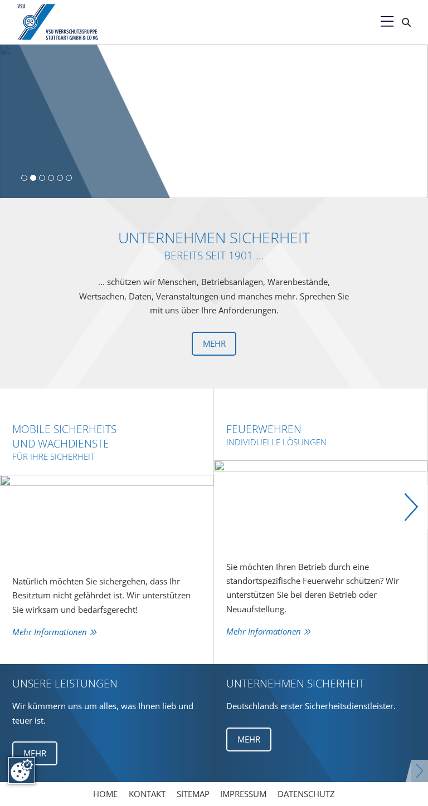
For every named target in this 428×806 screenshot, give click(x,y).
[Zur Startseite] (66, 22)
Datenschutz (306, 793)
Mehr (214, 343)
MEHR (34, 753)
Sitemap (193, 793)
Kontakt (147, 793)
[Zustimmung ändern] (21, 770)
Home (105, 793)
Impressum (243, 793)
